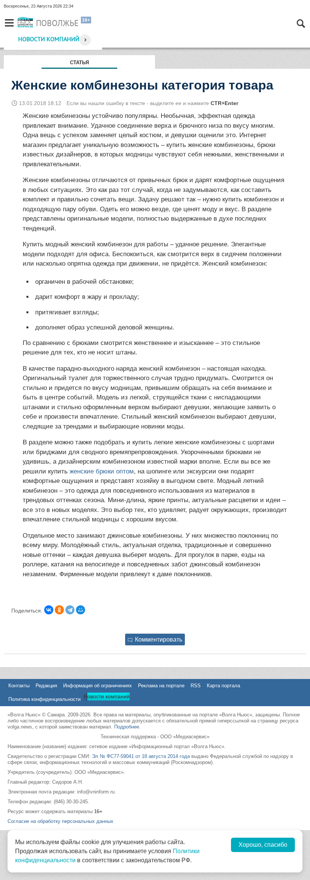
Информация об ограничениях (97, 685)
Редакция (46, 685)
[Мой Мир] (80, 609)
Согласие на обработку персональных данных (60, 821)
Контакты (18, 685)
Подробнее (126, 727)
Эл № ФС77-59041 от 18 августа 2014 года (141, 756)
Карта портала (223, 685)
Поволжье (57, 23)
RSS (196, 685)
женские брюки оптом (102, 471)
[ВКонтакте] (48, 609)
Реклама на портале (161, 685)
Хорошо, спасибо (263, 844)
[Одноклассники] (59, 609)
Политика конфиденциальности (44, 699)
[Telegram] (69, 609)
